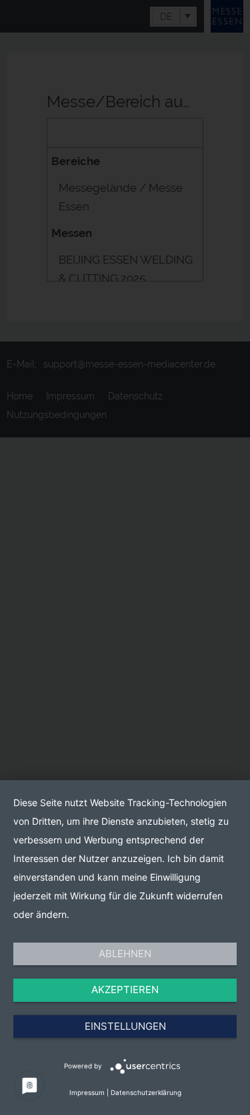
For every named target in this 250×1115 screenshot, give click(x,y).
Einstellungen (125, 1026)
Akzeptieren (125, 989)
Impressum (87, 1092)
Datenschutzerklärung (146, 1092)
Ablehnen (125, 953)
